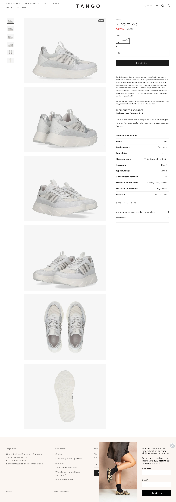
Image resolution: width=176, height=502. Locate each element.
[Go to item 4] (10, 44)
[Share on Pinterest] (131, 203)
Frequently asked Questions (69, 458)
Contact (59, 454)
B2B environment (64, 479)
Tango (118, 19)
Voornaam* (146, 468)
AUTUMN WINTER (32, 4)
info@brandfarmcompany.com (28, 464)
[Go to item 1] (10, 21)
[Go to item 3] (10, 36)
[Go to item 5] (10, 52)
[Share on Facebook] (124, 203)
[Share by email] (135, 203)
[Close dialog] (172, 445)
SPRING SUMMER (13, 4)
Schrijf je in (157, 493)
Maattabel (121, 217)
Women (56, 4)
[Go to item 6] (10, 60)
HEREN (9, 8)
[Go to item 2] (10, 29)
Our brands (21, 8)
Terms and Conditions (66, 467)
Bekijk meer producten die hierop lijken (135, 212)
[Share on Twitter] (128, 203)
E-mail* (145, 480)
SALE (46, 4)
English (146, 6)
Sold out (142, 63)
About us (59, 463)
